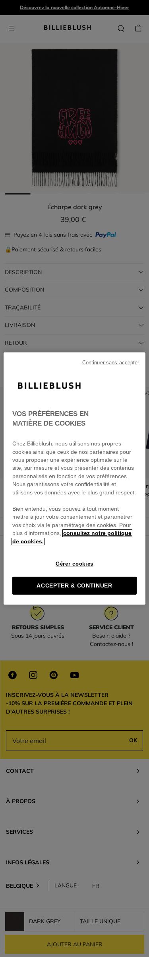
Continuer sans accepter (110, 363)
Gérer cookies (74, 564)
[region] (74, 478)
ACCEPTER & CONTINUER (74, 586)
